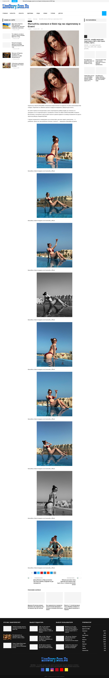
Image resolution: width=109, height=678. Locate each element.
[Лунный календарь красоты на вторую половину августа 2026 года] (7, 45)
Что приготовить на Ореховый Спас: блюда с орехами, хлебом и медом (18, 636)
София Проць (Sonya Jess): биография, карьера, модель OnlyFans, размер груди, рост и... (89, 78)
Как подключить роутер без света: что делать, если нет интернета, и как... (89, 61)
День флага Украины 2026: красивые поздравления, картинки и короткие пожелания (18, 26)
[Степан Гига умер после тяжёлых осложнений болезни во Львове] (60, 647)
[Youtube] (61, 669)
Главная (5, 13)
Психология (85, 650)
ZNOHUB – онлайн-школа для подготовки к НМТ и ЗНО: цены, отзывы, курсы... (94, 41)
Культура (12, 13)
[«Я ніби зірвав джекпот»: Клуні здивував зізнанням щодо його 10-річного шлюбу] (34, 647)
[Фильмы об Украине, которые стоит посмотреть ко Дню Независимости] (7, 55)
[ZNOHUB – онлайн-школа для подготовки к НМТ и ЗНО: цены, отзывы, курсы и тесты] (95, 30)
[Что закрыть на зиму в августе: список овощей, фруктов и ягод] (7, 36)
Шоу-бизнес (85, 635)
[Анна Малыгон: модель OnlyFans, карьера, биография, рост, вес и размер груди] (101, 70)
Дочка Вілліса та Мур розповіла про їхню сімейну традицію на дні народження (43, 581)
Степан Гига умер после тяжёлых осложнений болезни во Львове (71, 646)
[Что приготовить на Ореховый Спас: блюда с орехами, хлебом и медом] (7, 637)
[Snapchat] (66, 669)
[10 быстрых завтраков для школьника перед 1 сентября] (7, 65)
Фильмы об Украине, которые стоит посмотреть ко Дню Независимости (17, 55)
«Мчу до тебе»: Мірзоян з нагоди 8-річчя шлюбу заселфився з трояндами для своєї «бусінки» (45, 638)
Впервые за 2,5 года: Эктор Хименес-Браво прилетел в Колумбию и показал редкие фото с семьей (71, 629)
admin (30, 28)
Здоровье (30, 13)
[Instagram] (52, 669)
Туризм (53, 13)
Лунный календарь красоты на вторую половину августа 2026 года (39, 1)
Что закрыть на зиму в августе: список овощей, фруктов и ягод (18, 35)
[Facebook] (42, 669)
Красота (21, 13)
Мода (38, 13)
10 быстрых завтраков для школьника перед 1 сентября (18, 65)
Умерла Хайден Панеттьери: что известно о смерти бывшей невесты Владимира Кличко (19, 645)
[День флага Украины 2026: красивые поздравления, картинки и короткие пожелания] (7, 26)
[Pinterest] (57, 669)
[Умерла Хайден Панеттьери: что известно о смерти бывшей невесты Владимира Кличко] (7, 645)
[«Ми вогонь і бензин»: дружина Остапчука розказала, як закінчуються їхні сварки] (60, 638)
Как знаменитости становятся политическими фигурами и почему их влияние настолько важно (54, 607)
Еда (84, 633)
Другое (61, 13)
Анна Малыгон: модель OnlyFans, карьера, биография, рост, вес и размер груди (101, 78)
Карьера (84, 644)
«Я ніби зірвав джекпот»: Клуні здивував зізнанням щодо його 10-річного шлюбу (45, 646)
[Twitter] (47, 669)
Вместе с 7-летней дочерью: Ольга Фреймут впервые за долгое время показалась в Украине (72, 607)
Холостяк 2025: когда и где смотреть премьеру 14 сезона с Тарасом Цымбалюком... (101, 62)
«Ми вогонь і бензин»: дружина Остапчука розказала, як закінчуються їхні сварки (71, 638)
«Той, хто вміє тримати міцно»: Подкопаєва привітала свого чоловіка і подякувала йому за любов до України (46, 629)
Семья (45, 13)
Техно (83, 646)
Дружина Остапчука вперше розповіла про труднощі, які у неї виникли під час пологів (36, 607)
